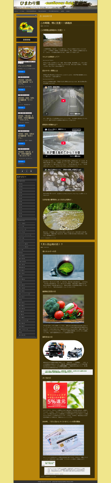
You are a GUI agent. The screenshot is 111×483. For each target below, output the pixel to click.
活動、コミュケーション (23, 293)
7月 (19, 77)
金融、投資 (21, 326)
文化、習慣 (21, 279)
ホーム (16, 11)
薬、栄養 (20, 314)
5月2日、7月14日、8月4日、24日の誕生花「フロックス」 (26, 118)
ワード (20, 249)
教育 (20, 276)
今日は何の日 (47, 476)
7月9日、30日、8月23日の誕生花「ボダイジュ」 (26, 136)
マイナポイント (68, 459)
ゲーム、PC (21, 232)
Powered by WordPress (62, 481)
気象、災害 (21, 291)
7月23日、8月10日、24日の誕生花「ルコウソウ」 (25, 82)
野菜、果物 (33, 61)
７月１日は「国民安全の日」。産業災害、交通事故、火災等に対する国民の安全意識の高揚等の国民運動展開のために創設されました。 (66, 371)
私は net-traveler (42, 11)
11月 (20, 186)
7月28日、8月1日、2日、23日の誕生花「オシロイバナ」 (25, 154)
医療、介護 (21, 264)
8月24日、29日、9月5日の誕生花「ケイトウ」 (26, 100)
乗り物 (20, 252)
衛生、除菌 (21, 317)
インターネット (22, 229)
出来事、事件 (21, 261)
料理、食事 (27, 61)
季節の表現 (21, 267)
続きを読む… (21, 71)
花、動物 (20, 311)
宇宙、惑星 (21, 270)
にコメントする (53, 476)
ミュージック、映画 (22, 246)
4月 (19, 201)
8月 (21, 77)
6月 (19, 207)
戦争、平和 (21, 273)
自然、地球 (21, 308)
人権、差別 (21, 255)
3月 (19, 198)
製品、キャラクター (22, 320)
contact (68, 11)
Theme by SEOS (70, 481)
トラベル (20, 241)
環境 (20, 299)
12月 (20, 189)
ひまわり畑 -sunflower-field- (47, 3)
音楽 (20, 332)
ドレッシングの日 (24, 66)
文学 (20, 282)
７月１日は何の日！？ (51, 244)
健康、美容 (21, 258)
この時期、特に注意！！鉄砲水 (56, 23)
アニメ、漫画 (21, 223)
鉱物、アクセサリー (22, 329)
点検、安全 (21, 296)
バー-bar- (22, 11)
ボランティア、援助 (22, 243)
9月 (21, 95)
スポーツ (20, 238)
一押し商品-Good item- (53, 11)
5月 (19, 113)
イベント (20, 226)
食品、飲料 (20, 62)
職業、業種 (21, 305)
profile (62, 11)
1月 (19, 192)
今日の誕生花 (26, 77)
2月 (19, 195)
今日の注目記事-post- (31, 11)
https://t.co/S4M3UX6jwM (57, 472)
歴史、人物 (21, 288)
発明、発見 (21, 302)
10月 (20, 183)
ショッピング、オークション (24, 235)
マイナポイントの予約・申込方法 (49, 463)
